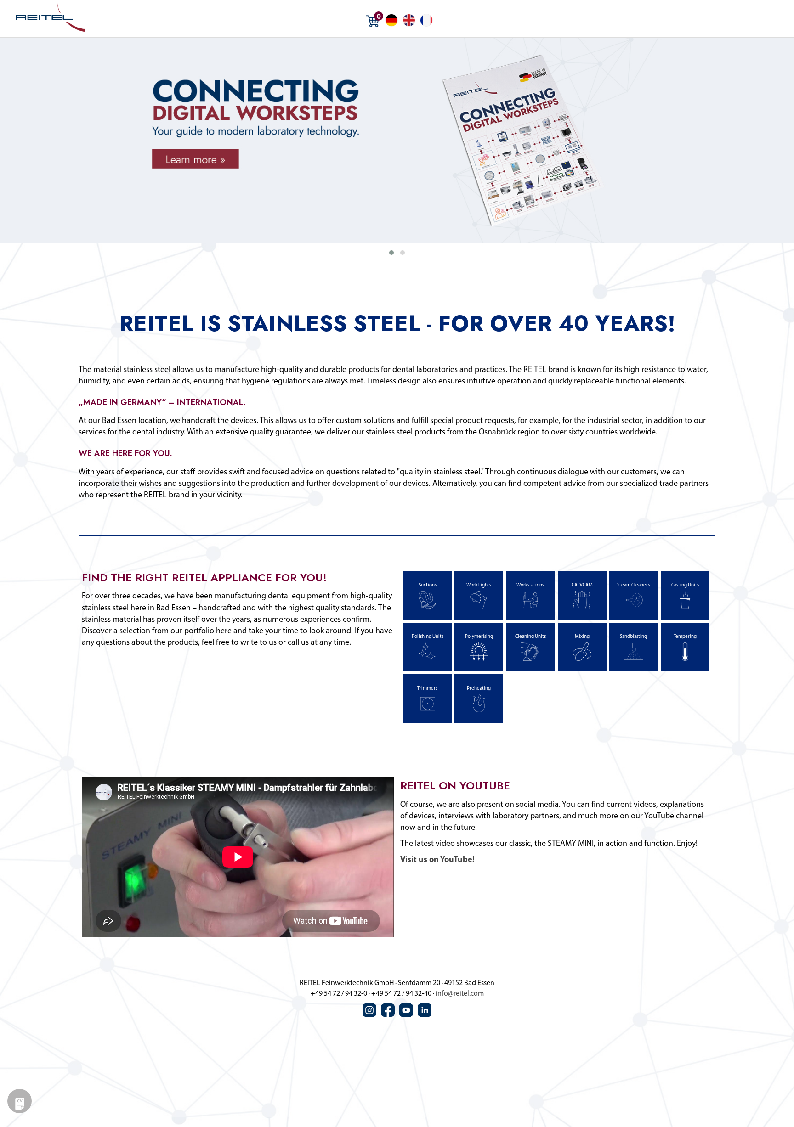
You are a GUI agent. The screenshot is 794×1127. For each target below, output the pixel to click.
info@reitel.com (460, 993)
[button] (391, 252)
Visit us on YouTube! (437, 860)
